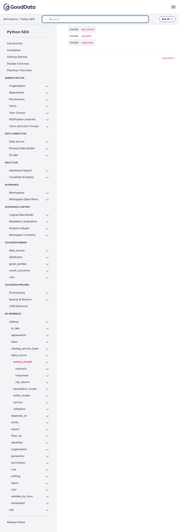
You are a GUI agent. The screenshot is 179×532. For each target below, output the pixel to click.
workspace (18, 503)
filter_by (16, 435)
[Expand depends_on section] (47, 416)
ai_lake (15, 328)
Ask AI (166, 19)
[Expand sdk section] (47, 510)
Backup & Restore (20, 299)
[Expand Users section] (47, 106)
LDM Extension (18, 306)
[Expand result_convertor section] (47, 271)
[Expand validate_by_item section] (47, 497)
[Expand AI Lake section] (47, 155)
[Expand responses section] (47, 376)
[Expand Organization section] (47, 86)
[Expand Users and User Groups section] (47, 127)
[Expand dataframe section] (47, 257)
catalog (13, 321)
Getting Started (17, 56)
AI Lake (13, 155)
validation (19, 409)
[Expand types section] (47, 483)
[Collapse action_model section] (47, 362)
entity (15, 422)
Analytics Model (19, 228)
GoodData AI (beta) (21, 177)
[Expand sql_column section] (47, 382)
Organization (17, 85)
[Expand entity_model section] (47, 396)
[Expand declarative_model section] (47, 389)
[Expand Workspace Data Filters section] (47, 200)
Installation (14, 50)
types (14, 483)
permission (18, 462)
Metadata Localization (23, 221)
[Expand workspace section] (47, 503)
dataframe (15, 257)
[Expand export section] (47, 430)
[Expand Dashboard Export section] (47, 171)
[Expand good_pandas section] (47, 264)
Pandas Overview (18, 63)
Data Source (16, 141)
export (15, 429)
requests (21, 368)
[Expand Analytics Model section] (47, 229)
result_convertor (19, 270)
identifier (17, 442)
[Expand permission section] (47, 463)
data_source (19, 355)
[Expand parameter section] (47, 456)
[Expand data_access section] (47, 251)
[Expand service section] (47, 403)
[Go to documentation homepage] (19, 6)
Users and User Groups (24, 126)
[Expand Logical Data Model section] (47, 215)
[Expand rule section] (47, 470)
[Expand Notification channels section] (47, 120)
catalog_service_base (24, 348)
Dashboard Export (20, 170)
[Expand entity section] (47, 423)
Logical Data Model (21, 214)
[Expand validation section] (47, 409)
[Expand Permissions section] (47, 100)
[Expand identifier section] (47, 443)
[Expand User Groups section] (47, 113)
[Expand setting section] (47, 477)
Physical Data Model (22, 148)
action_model (22, 361)
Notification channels (22, 119)
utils (12, 277)
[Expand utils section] (47, 278)
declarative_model (25, 388)
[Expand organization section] (47, 450)
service (17, 402)
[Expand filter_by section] (47, 436)
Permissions (17, 99)
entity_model (21, 395)
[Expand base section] (47, 342)
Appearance (16, 92)
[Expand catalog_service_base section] (47, 349)
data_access (17, 250)
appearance (18, 335)
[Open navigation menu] (173, 6)
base (14, 341)
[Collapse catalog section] (47, 322)
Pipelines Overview (19, 70)
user (14, 489)
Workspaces (16, 192)
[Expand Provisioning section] (47, 293)
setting (15, 476)
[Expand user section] (47, 490)
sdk (11, 509)
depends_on (19, 415)
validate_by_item (22, 496)
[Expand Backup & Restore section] (47, 300)
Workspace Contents (22, 235)
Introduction (15, 43)
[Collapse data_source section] (47, 356)
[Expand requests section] (47, 369)
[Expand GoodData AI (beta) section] (47, 178)
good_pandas (17, 263)
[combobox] (95, 19)
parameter (17, 456)
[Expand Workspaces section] (47, 193)
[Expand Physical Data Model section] (47, 149)
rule (13, 469)
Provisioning (17, 292)
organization (19, 449)
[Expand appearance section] (47, 335)
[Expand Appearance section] (47, 93)
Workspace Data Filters (23, 199)
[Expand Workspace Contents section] (47, 235)
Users (12, 106)
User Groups (17, 112)
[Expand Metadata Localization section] (47, 222)
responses (22, 375)
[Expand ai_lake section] (47, 329)
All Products (10, 19)
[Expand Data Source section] (47, 142)
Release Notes (16, 522)
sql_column (22, 382)
